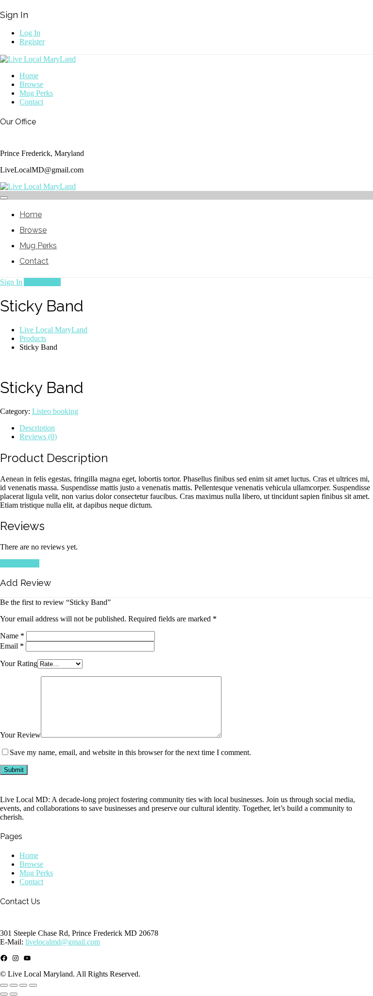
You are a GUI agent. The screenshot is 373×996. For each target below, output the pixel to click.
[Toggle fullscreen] (13, 985)
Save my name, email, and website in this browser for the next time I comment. (130, 752)
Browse (31, 84)
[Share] (23, 985)
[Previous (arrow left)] (4, 994)
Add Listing (42, 282)
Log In (29, 33)
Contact (31, 102)
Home (28, 75)
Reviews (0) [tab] (38, 436)
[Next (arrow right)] (13, 994)
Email (12, 646)
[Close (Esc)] (33, 985)
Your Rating (18, 663)
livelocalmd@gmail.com (62, 942)
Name (12, 636)
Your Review (20, 735)
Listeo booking (55, 411)
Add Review (19, 563)
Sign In (11, 282)
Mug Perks (36, 93)
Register (32, 41)
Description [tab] (37, 428)
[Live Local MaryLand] (38, 59)
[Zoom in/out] (4, 985)
